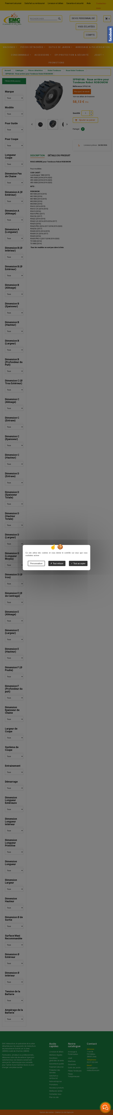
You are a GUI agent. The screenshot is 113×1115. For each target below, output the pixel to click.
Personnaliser (36, 563)
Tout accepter (79, 563)
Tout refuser (57, 563)
